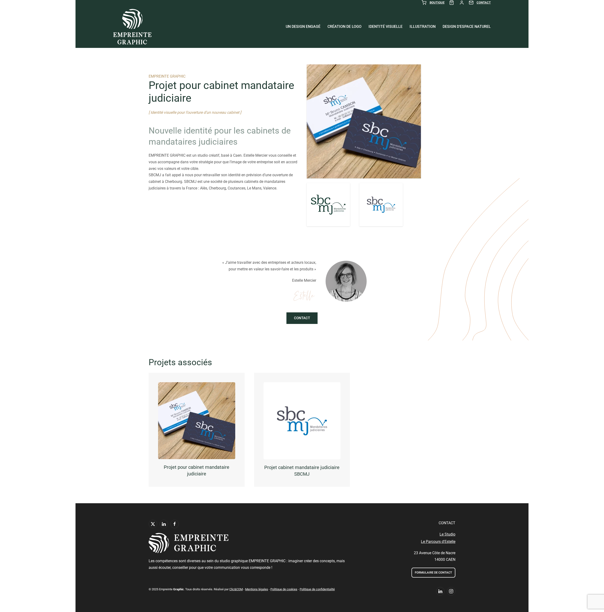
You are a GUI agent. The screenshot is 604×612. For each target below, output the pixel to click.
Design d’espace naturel (467, 26)
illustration (423, 26)
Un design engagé (303, 26)
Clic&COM (236, 589)
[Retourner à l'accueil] (132, 26)
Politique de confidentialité (317, 589)
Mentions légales (256, 589)
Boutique (437, 2)
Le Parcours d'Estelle (438, 541)
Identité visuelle (386, 26)
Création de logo (344, 26)
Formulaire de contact (433, 572)
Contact (484, 2)
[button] (328, 204)
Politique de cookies (283, 589)
